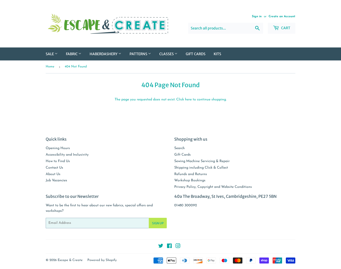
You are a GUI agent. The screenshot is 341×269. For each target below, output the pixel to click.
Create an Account (282, 16)
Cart (285, 28)
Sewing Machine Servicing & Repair (202, 161)
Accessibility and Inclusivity (67, 155)
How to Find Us (58, 161)
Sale (50, 54)
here (188, 99)
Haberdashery (104, 54)
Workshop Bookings (189, 180)
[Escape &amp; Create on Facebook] (169, 247)
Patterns (139, 54)
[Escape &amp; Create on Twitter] (160, 247)
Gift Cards (195, 54)
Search (179, 148)
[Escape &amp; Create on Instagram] (177, 247)
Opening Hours (58, 148)
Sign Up (158, 223)
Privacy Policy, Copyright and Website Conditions (213, 187)
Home (50, 66)
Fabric (72, 54)
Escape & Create (70, 260)
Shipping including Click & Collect (201, 168)
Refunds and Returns (190, 174)
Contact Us (54, 168)
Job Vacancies (56, 180)
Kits (217, 54)
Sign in (257, 16)
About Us (53, 174)
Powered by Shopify (102, 260)
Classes (166, 54)
